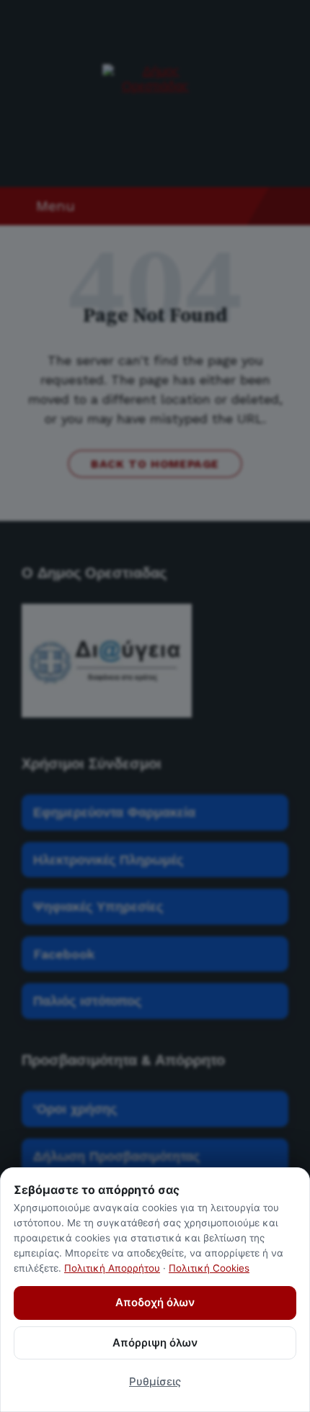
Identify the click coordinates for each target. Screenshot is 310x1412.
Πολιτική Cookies (209, 1268)
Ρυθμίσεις (155, 1381)
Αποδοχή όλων (155, 1302)
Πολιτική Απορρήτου (112, 1268)
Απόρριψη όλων (155, 1342)
